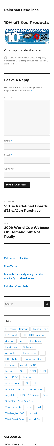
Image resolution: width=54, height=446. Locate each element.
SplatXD (10, 401)
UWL (38, 407)
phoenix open (13, 383)
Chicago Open (40, 329)
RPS (22, 395)
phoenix (26, 377)
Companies (9, 61)
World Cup (35, 419)
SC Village (33, 395)
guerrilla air (12, 353)
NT (7, 377)
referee (22, 389)
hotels (15, 359)
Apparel (41, 58)
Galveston (29, 347)
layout (23, 365)
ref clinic (10, 389)
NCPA (33, 371)
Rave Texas (10, 266)
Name (8, 141)
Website (9, 169)
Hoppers (25, 61)
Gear (18, 61)
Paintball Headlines (21, 10)
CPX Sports (11, 335)
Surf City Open (26, 401)
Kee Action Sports (38, 61)
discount (10, 341)
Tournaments (13, 407)
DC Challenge (37, 335)
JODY (11, 58)
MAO (33, 365)
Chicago (23, 329)
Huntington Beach (33, 359)
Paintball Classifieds (16, 286)
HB (42, 353)
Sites (45, 395)
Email (8, 155)
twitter (28, 407)
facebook (35, 341)
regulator (11, 395)
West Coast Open (15, 419)
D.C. (24, 335)
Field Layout (12, 347)
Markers (13, 64)
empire (23, 341)
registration (36, 389)
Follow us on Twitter (16, 258)
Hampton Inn (29, 353)
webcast (32, 413)
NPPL (43, 371)
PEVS (15, 377)
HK (7, 359)
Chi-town (10, 329)
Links (6, 64)
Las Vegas (10, 365)
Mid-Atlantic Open (15, 371)
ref (34, 383)
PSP (27, 383)
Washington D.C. (14, 413)
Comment (9, 98)
